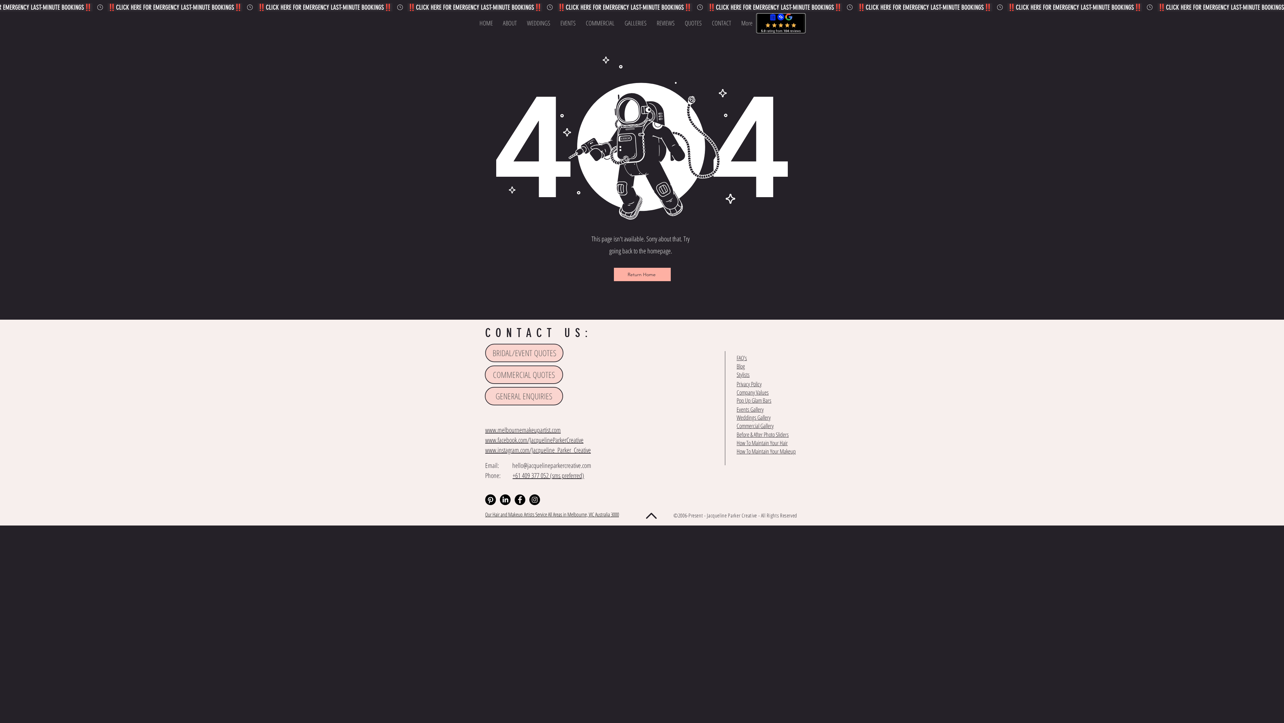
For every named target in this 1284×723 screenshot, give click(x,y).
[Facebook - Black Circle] (520, 499)
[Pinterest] (490, 499)
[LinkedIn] (505, 499)
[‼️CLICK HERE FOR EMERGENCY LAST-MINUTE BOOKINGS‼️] (642, 7)
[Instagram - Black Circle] (534, 499)
